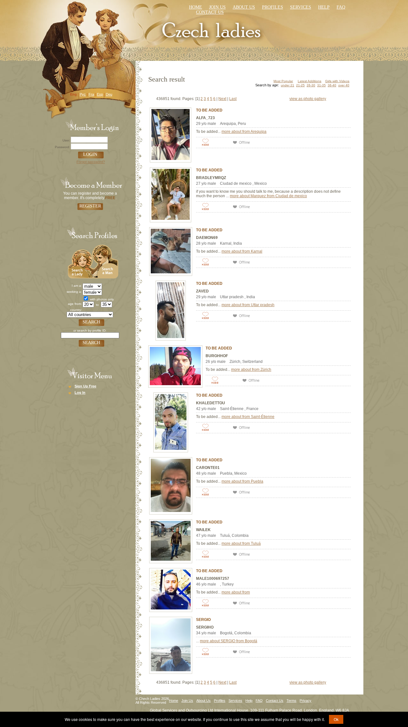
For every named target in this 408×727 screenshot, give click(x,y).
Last (233, 99)
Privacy (305, 700)
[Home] (212, 29)
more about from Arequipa (244, 131)
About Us (244, 7)
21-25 (300, 85)
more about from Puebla (242, 481)
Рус (83, 94)
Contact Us (274, 700)
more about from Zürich (251, 369)
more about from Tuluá (241, 543)
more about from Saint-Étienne (248, 416)
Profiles (272, 7)
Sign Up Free (85, 386)
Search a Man (105, 260)
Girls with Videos (337, 81)
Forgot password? (90, 162)
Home (195, 7)
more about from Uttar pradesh (248, 305)
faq (341, 7)
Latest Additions (309, 81)
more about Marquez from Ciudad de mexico (268, 196)
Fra (91, 94)
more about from (236, 592)
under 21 (287, 85)
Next (222, 99)
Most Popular (283, 81)
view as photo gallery (307, 99)
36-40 (332, 85)
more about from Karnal (242, 251)
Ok (336, 719)
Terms (291, 700)
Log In (80, 392)
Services (300, 7)
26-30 (311, 85)
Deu (109, 94)
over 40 (343, 85)
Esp (100, 94)
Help (324, 7)
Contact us (210, 12)
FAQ (259, 700)
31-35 (321, 85)
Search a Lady (80, 260)
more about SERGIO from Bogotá (228, 641)
